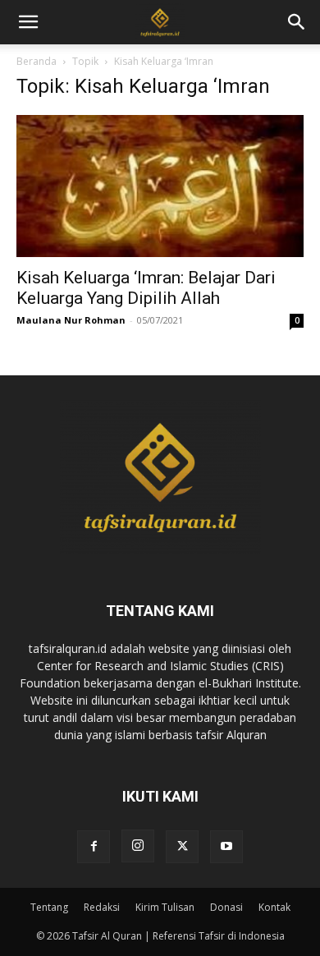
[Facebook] (93, 846)
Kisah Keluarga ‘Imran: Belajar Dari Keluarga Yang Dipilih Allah (146, 288)
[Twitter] (182, 846)
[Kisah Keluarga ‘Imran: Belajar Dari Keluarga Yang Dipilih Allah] (160, 186)
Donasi (226, 907)
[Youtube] (226, 846)
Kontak (274, 907)
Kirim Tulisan (164, 907)
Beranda (36, 61)
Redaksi (102, 907)
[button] (297, 22)
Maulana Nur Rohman (71, 320)
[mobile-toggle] (28, 22)
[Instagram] (137, 846)
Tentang (49, 907)
